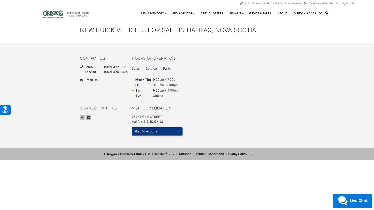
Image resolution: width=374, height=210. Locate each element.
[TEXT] (337, 193)
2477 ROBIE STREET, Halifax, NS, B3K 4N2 (330, 3)
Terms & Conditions (209, 154)
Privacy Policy (236, 154)
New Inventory (152, 13)
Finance (236, 13)
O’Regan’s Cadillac (308, 13)
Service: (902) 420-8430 (287, 3)
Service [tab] (151, 68)
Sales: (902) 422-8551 (256, 3)
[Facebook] (82, 117)
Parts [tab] (167, 68)
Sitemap (185, 154)
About (282, 13)
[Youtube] (88, 117)
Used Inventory (182, 13)
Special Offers (212, 13)
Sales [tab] (136, 68)
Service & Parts (259, 13)
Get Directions (146, 131)
